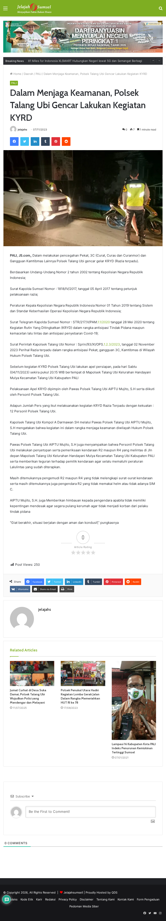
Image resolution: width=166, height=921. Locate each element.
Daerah (28, 74)
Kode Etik (27, 899)
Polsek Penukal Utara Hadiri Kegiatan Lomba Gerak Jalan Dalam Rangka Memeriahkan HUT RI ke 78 (80, 696)
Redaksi (50, 899)
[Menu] (5, 10)
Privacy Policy (68, 899)
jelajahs (22, 129)
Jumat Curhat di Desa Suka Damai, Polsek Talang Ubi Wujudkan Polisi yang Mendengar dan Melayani (28, 696)
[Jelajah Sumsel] (33, 8)
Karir (39, 899)
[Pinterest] (55, 141)
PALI (38, 74)
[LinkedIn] (35, 141)
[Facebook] (14, 141)
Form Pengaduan (148, 899)
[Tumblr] (45, 141)
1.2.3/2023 (112, 344)
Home (17, 74)
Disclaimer (86, 899)
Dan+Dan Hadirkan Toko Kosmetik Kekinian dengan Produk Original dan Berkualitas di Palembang (93, 61)
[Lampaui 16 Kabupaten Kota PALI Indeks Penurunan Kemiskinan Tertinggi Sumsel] (134, 700)
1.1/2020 (103, 322)
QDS (114, 892)
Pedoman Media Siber (84, 906)
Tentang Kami (105, 899)
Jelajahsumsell (73, 892)
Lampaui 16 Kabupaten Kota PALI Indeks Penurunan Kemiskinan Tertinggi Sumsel (134, 748)
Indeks (13, 899)
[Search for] (160, 10)
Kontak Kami (126, 899)
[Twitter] (24, 141)
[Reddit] (66, 141)
